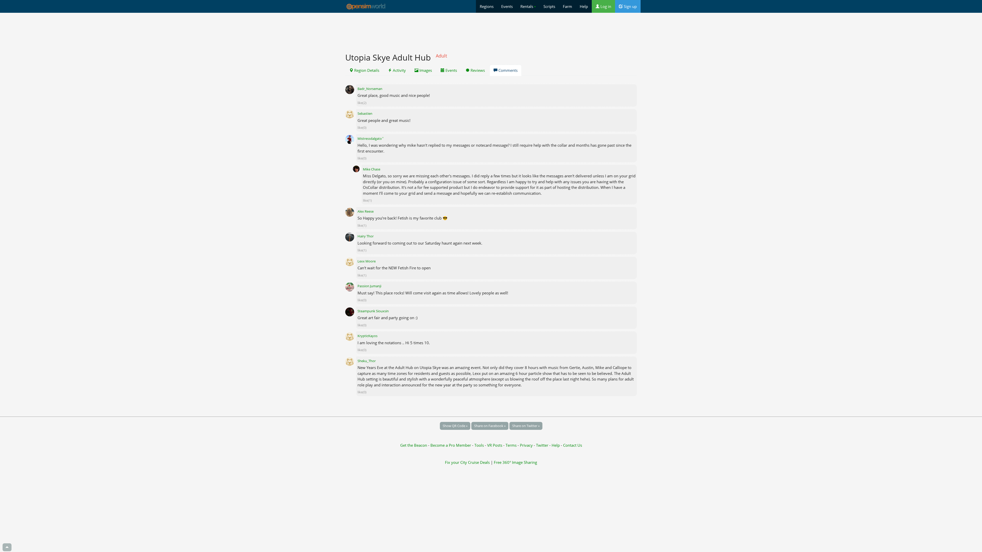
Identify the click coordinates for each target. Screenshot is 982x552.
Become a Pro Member (451, 445)
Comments (507, 70)
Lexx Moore (367, 261)
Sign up (630, 6)
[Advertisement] (491, 29)
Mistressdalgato (371, 138)
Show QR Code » (455, 425)
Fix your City (456, 462)
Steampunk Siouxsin (373, 311)
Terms (512, 445)
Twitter (542, 445)
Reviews (477, 70)
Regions (487, 6)
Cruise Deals (479, 462)
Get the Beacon (413, 445)
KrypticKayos (367, 336)
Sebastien (365, 113)
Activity (399, 70)
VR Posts (495, 445)
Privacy (526, 445)
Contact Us (572, 445)
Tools (479, 445)
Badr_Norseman (370, 88)
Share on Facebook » (490, 425)
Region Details (366, 70)
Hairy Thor (366, 236)
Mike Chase (371, 169)
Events (507, 6)
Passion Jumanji (369, 286)
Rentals (528, 6)
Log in (605, 6)
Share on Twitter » (526, 425)
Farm (567, 6)
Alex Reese (366, 211)
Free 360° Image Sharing (515, 462)
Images (425, 70)
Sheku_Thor (367, 361)
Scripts (549, 6)
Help (584, 6)
